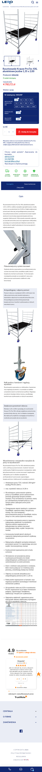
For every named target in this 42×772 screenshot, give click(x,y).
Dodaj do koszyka (28, 132)
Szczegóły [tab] (10, 184)
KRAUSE (15, 75)
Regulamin (21, 756)
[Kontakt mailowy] (21, 769)
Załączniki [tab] (20, 187)
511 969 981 (9, 159)
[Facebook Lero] (21, 731)
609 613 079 (9, 157)
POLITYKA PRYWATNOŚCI (21, 753)
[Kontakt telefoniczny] (9, 769)
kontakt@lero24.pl (12, 161)
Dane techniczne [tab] (29, 184)
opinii (25, 652)
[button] (38, 61)
